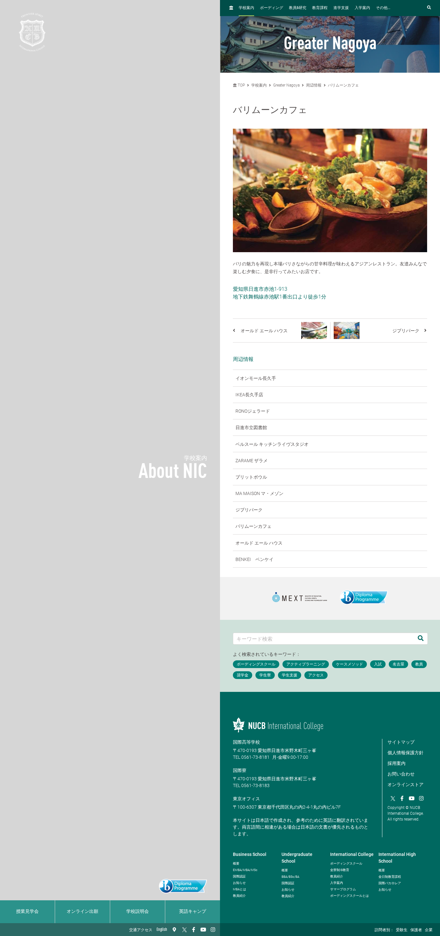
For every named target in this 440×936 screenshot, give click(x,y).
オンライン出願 (82, 911)
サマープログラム (343, 889)
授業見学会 (27, 911)
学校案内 (246, 8)
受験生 (401, 930)
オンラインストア (405, 784)
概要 (236, 863)
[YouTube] (203, 929)
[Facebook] (193, 929)
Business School (249, 854)
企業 (429, 930)
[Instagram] (213, 929)
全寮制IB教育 (339, 870)
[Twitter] (184, 929)
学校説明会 (137, 911)
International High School (397, 858)
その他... (383, 8)
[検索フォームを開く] (429, 7)
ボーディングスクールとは (349, 895)
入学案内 (362, 8)
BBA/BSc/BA (290, 876)
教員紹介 (239, 895)
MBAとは (239, 889)
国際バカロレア (389, 883)
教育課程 (320, 8)
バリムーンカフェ (343, 85)
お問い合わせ (401, 773)
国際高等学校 (246, 742)
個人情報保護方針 (405, 752)
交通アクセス (140, 930)
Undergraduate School (297, 858)
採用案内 (396, 763)
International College (352, 854)
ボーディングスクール (346, 863)
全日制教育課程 (389, 876)
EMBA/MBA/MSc (245, 870)
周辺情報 (313, 85)
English (162, 929)
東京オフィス (246, 798)
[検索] (420, 638)
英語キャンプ (192, 911)
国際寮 (239, 770)
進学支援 (341, 8)
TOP (241, 85)
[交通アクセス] (174, 929)
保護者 (416, 930)
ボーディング (271, 8)
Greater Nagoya (286, 85)
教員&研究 (297, 8)
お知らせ (239, 883)
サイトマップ (401, 742)
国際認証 (239, 876)
